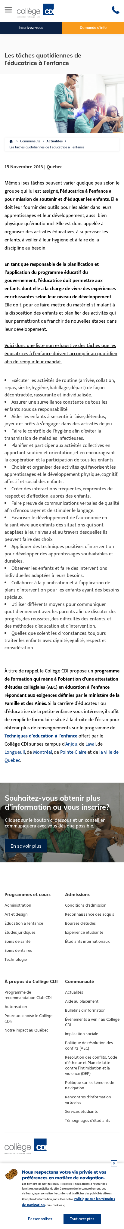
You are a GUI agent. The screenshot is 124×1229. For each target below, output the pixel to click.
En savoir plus (26, 846)
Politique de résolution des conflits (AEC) (89, 1045)
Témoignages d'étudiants (87, 1120)
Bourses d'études (80, 923)
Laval (90, 744)
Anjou (71, 744)
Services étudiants (81, 1111)
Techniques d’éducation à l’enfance (41, 736)
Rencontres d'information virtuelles (88, 1099)
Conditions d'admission (86, 905)
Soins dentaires (18, 950)
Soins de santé (17, 941)
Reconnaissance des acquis (89, 914)
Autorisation (16, 1007)
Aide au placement (81, 1001)
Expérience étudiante (84, 932)
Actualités (54, 141)
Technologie (16, 959)
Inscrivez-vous (31, 27)
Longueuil (15, 752)
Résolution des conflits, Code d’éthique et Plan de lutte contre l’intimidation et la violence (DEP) (91, 1065)
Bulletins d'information (85, 1010)
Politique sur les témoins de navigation (89, 1085)
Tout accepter (82, 1219)
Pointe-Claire (73, 752)
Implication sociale (81, 1034)
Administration (18, 905)
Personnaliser (40, 1219)
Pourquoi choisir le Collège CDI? (28, 1018)
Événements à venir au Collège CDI (92, 1022)
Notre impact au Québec (26, 1030)
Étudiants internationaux (87, 941)
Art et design (16, 914)
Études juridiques (20, 932)
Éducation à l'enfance (24, 923)
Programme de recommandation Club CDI (28, 995)
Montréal (42, 752)
